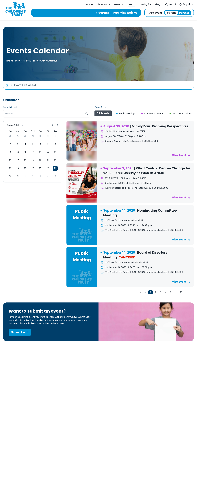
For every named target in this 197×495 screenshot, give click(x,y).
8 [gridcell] (55, 144)
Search (172, 4)
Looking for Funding (149, 4)
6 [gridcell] (40, 144)
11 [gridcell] (25, 152)
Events (131, 4)
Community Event (153, 113)
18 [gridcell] (25, 160)
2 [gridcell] (10, 144)
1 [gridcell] (55, 136)
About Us (102, 4)
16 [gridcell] (10, 160)
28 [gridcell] (25, 136)
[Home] (7, 85)
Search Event (10, 107)
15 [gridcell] (55, 152)
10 (181, 292)
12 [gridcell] (33, 152)
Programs (102, 12)
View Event (179, 155)
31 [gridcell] (48, 136)
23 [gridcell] (10, 168)
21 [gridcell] (48, 160)
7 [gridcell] (47, 144)
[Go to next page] (186, 292)
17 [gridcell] (18, 160)
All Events (103, 113)
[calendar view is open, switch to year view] (22, 125)
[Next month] (57, 125)
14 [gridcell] (48, 152)
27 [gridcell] (17, 136)
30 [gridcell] (40, 136)
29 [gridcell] (32, 136)
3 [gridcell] (17, 144)
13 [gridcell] (40, 152)
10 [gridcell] (18, 152)
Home (89, 4)
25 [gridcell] (25, 168)
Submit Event (20, 332)
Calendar (11, 100)
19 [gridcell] (33, 160)
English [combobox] (187, 4)
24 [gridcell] (17, 168)
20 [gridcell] (40, 160)
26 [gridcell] (10, 136)
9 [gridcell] (10, 152)
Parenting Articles (125, 12)
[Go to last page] (191, 292)
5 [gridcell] (32, 144)
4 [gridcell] (25, 144)
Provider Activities (182, 113)
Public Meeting (127, 113)
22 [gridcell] (55, 160)
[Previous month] (52, 125)
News (117, 4)
